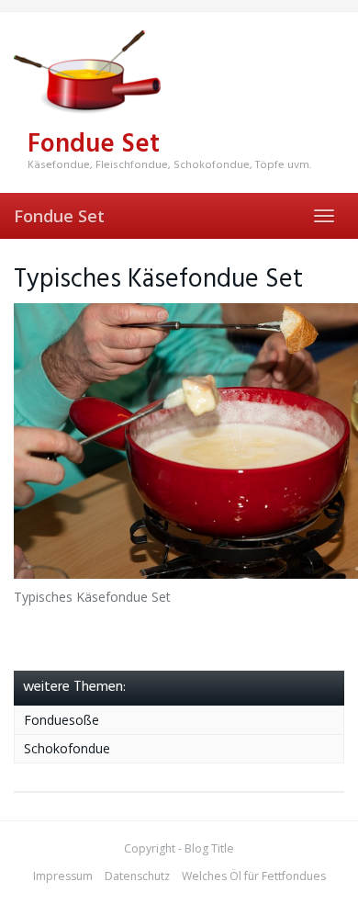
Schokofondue (67, 748)
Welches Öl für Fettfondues (254, 876)
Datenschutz (137, 876)
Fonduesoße (61, 720)
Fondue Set (59, 216)
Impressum (63, 876)
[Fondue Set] (179, 72)
